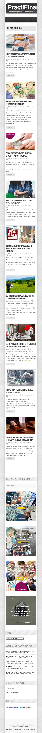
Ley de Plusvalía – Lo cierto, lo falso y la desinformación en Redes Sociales (21, 345)
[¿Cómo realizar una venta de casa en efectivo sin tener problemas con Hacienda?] (21, 244)
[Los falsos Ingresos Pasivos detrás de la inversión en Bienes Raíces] (21, 52)
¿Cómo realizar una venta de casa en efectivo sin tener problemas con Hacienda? (19, 248)
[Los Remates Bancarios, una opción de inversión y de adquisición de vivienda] (21, 435)
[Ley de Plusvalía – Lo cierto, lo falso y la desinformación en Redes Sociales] (21, 342)
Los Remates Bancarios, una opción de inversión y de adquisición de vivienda (19, 438)
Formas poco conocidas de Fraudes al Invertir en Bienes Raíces (19, 102)
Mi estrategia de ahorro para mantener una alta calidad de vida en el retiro (19, 662)
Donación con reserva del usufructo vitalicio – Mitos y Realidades (19, 154)
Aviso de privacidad (24, 726)
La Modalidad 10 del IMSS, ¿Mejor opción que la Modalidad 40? (20, 651)
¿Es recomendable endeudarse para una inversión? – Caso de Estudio (20, 297)
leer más (11, 75)
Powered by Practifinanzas (13, 730)
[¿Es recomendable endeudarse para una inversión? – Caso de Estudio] (21, 294)
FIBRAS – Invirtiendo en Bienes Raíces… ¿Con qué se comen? (19, 391)
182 (10, 255)
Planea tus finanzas (12, 692)
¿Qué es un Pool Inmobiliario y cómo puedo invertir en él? (19, 202)
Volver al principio (31, 730)
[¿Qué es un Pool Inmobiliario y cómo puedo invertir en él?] (21, 198)
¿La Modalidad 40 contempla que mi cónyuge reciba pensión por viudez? (20, 673)
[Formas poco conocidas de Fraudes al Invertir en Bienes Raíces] (21, 99)
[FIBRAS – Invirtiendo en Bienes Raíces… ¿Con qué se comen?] (21, 388)
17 (30, 349)
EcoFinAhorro (10, 688)
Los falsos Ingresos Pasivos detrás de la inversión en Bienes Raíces (20, 55)
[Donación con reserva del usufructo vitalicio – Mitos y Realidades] (21, 151)
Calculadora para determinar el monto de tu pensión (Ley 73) (19, 667)
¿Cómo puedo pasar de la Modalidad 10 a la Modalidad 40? (19, 657)
